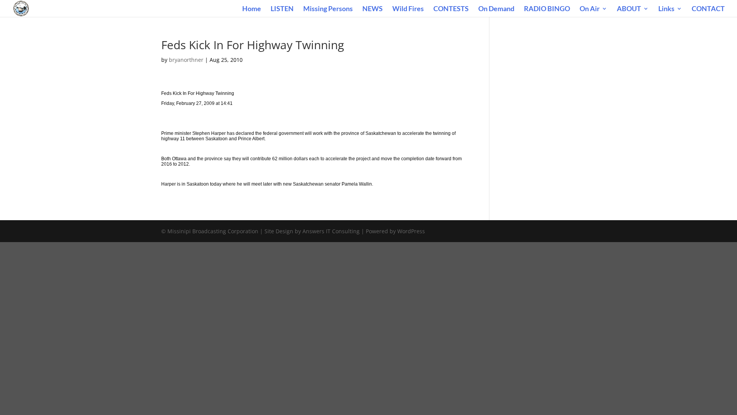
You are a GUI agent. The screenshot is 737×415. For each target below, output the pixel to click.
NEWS (372, 9)
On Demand (496, 9)
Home (251, 9)
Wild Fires (408, 9)
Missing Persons (328, 9)
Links (666, 9)
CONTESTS (451, 9)
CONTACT (708, 9)
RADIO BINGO (547, 9)
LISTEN (282, 9)
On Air (590, 9)
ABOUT (629, 9)
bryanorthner (186, 59)
